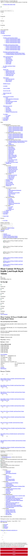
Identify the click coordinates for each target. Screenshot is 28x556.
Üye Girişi (5, 220)
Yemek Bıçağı (11, 152)
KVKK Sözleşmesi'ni (6, 457)
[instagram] (5, 526)
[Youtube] (5, 528)
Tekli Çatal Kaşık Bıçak (8, 56)
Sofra (4, 94)
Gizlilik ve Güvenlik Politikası (12, 482)
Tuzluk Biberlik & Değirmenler (12, 98)
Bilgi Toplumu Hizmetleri (11, 473)
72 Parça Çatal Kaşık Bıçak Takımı (13, 47)
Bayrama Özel (9, 514)
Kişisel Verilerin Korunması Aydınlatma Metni (15, 486)
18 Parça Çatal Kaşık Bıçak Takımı (13, 39)
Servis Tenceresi (9, 102)
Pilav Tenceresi (9, 80)
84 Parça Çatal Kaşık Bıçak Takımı (13, 48)
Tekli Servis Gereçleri (7, 106)
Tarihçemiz (8, 472)
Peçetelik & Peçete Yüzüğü (11, 101)
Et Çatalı (7, 107)
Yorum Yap (3, 278)
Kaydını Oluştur (4, 455)
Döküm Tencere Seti (10, 71)
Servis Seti (8, 100)
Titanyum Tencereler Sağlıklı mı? (12, 502)
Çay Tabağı (8, 115)
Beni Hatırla (4, 227)
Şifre (1, 225)
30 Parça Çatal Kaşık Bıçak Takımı (13, 41)
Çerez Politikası (9, 483)
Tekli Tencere (6, 77)
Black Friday (8, 513)
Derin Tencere (9, 81)
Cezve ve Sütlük (6, 88)
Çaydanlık (5, 86)
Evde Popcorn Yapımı (10, 496)
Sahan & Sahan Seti (7, 93)
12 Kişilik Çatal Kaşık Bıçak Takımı (10, 44)
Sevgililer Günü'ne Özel (11, 512)
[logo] (14, 7)
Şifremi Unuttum (10, 227)
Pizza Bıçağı (8, 57)
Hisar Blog (5, 120)
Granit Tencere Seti (10, 74)
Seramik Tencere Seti (10, 70)
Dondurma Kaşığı (12, 157)
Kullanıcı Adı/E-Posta (5, 222)
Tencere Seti (5, 69)
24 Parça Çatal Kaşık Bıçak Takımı (13, 40)
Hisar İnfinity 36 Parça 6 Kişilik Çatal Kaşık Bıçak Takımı (12, 405)
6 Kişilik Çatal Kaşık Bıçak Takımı (10, 37)
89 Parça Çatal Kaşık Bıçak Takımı (13, 49)
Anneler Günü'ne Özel (10, 509)
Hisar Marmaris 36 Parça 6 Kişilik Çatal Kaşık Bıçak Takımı (13, 428)
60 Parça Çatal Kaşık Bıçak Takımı (13, 46)
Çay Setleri (5, 114)
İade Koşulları (3, 368)
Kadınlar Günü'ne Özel (10, 510)
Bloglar (7, 475)
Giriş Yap (2, 229)
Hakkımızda (8, 471)
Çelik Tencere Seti (9, 75)
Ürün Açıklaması (4, 314)
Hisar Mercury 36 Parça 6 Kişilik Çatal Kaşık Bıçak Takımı (13, 447)
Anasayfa (5, 233)
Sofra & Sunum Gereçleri (8, 96)
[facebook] (5, 524)
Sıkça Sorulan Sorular (10, 480)
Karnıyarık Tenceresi (10, 79)
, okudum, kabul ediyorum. (12, 457)
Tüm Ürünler (8, 63)
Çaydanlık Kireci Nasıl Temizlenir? (13, 499)
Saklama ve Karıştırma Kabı (11, 111)
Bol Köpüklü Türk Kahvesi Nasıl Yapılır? (14, 498)
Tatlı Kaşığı (10, 153)
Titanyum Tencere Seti (10, 73)
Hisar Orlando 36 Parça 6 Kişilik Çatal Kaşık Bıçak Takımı (13, 416)
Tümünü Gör (11, 131)
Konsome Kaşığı (9, 60)
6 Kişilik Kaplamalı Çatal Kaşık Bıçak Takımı (15, 53)
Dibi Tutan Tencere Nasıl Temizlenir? (13, 505)
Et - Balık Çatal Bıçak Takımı (9, 66)
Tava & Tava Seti (6, 90)
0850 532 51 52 (4, 521)
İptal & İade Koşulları (10, 479)
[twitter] (5, 525)
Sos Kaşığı (8, 108)
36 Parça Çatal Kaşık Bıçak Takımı (13, 42)
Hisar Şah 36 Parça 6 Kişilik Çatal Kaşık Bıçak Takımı (12, 422)
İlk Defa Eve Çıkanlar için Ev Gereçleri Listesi (15, 495)
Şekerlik (7, 116)
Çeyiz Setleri (5, 117)
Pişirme (4, 67)
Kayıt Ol (7, 229)
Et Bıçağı (10, 158)
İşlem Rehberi (8, 476)
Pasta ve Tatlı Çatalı (12, 155)
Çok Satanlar (5, 118)
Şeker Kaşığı (8, 109)
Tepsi (7, 97)
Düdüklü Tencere (6, 83)
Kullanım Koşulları (10, 485)
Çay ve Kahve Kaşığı (12, 159)
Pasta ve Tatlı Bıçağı (12, 156)
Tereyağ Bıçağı (9, 59)
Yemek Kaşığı (9, 61)
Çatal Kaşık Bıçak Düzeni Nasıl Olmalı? (14, 506)
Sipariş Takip (12, 4)
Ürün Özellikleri (4, 354)
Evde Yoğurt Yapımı (10, 507)
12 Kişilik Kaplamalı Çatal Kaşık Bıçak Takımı (15, 54)
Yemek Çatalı (8, 62)
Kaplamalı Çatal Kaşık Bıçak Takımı (10, 51)
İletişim (7, 478)
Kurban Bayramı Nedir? (11, 503)
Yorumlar (2, 367)
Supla (9, 195)
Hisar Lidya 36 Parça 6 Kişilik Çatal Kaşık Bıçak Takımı (12, 411)
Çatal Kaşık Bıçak (7, 35)
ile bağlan (2, 230)
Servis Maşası (8, 110)
